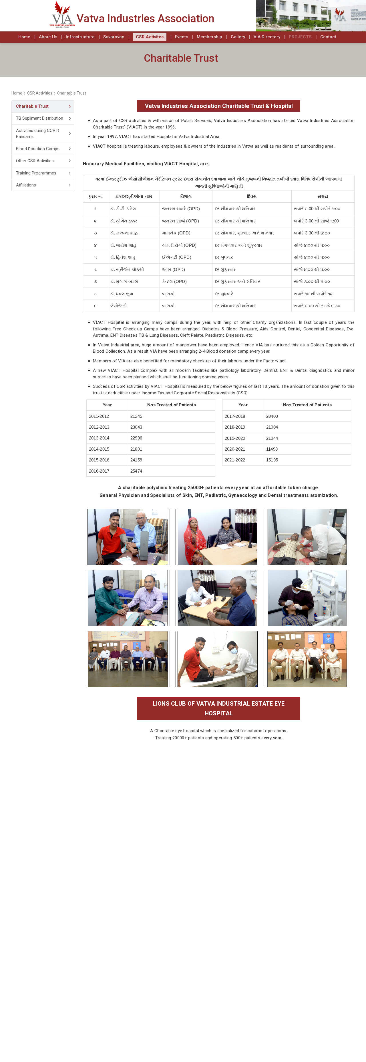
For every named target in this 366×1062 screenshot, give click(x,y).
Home (16, 93)
